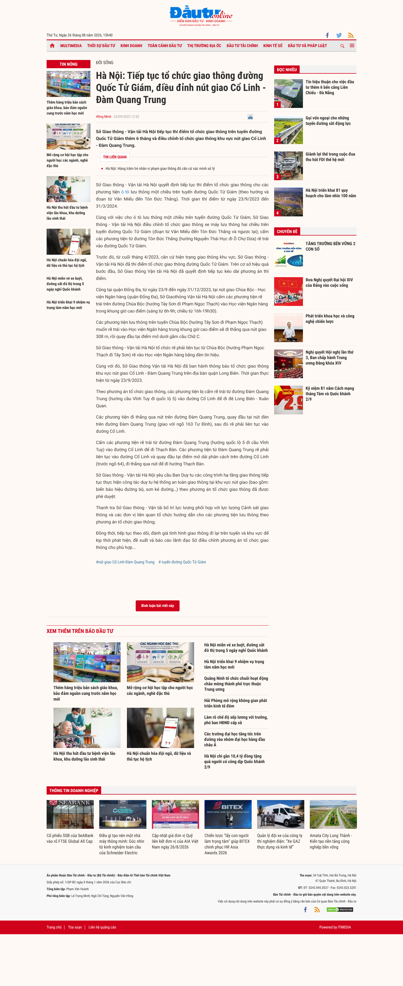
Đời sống (104, 62)
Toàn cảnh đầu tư (165, 45)
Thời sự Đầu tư (101, 45)
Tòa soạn (75, 927)
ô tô (125, 191)
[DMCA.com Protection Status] (340, 909)
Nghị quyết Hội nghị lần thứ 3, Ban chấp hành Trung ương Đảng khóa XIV (329, 357)
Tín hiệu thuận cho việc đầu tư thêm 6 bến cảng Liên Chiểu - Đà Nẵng (330, 87)
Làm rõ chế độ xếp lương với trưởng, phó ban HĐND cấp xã (236, 720)
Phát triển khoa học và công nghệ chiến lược (330, 318)
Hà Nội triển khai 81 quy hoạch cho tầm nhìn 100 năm (331, 193)
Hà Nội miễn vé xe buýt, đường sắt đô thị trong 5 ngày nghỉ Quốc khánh (65, 284)
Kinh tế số (273, 45)
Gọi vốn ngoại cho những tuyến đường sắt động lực (328, 120)
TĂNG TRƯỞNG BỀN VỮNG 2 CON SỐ (330, 246)
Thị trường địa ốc (204, 45)
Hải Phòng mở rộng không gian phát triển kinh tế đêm (235, 703)
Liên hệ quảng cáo (102, 927)
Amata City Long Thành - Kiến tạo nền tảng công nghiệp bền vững (331, 841)
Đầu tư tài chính (242, 45)
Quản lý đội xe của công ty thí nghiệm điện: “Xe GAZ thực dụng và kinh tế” (279, 841)
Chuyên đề (287, 231)
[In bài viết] (250, 117)
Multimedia (71, 45)
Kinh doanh (131, 45)
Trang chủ (54, 927)
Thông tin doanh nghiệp (73, 790)
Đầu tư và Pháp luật (307, 45)
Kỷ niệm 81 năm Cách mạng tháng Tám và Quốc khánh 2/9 (330, 394)
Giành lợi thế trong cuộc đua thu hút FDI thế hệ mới (330, 156)
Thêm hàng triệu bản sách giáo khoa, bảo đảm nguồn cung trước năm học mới (67, 108)
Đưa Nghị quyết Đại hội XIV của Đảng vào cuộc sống (329, 282)
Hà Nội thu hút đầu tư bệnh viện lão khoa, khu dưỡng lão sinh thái (67, 213)
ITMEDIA (344, 927)
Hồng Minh (104, 117)
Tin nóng (68, 64)
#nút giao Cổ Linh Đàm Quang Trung (125, 562)
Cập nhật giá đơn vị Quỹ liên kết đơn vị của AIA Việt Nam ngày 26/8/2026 (175, 841)
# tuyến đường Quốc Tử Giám (182, 562)
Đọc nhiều (287, 69)
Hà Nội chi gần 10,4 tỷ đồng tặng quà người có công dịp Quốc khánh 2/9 (234, 761)
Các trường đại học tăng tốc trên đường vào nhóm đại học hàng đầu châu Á (234, 739)
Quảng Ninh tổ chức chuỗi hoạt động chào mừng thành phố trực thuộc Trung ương (236, 684)
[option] (70, 822)
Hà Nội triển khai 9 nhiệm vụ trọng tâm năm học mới (234, 664)
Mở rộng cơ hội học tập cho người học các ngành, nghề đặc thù (67, 160)
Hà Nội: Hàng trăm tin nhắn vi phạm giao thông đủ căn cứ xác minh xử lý (160, 169)
